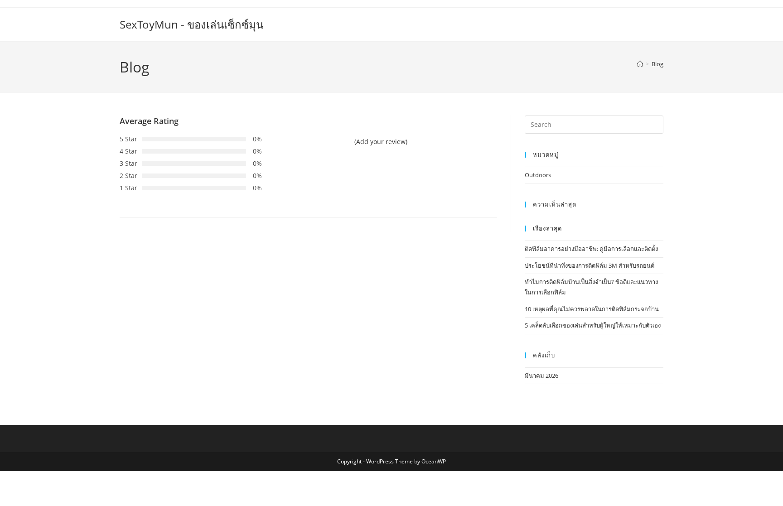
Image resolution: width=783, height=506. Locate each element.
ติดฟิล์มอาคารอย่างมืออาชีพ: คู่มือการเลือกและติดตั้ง (591, 249)
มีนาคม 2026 (541, 375)
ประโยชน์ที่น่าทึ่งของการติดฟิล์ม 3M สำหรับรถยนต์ (589, 265)
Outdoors (538, 175)
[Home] (640, 64)
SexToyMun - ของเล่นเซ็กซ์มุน (191, 24)
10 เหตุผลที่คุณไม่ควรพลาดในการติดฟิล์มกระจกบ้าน (592, 309)
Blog (657, 64)
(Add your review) (380, 141)
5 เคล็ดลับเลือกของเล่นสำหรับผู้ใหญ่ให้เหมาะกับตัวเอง (593, 325)
